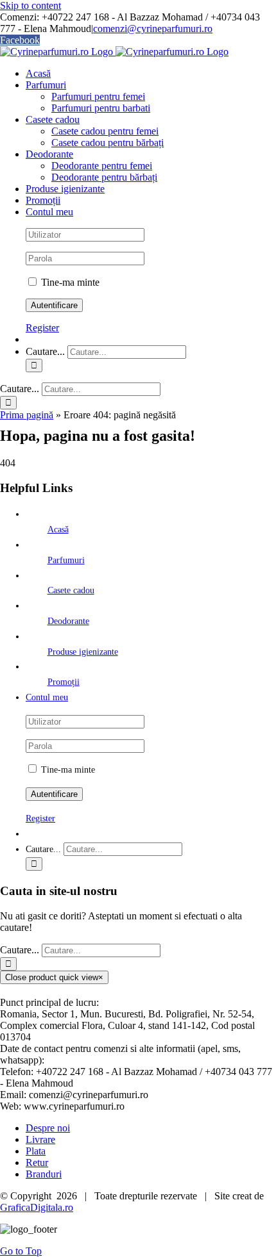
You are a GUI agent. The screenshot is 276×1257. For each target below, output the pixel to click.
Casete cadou (70, 590)
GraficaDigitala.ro (36, 1207)
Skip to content (30, 5)
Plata (36, 1151)
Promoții (63, 682)
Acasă (58, 529)
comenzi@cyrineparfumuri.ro (152, 28)
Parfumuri (66, 560)
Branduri (44, 1174)
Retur (37, 1162)
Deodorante (68, 621)
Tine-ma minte (69, 282)
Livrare (40, 1139)
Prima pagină (26, 414)
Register (42, 327)
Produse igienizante (82, 652)
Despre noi (48, 1127)
